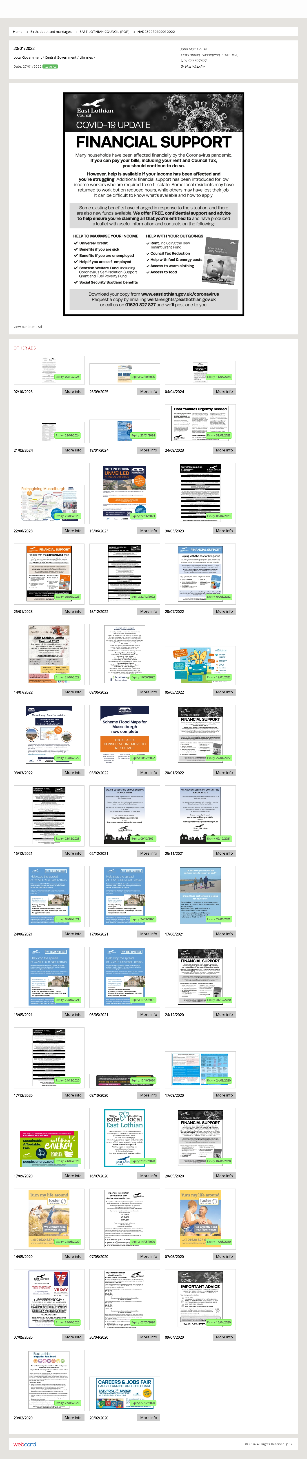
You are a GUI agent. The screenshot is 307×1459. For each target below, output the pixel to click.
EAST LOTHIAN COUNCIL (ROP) (104, 31)
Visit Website (194, 66)
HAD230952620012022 (156, 31)
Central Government (60, 57)
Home (17, 31)
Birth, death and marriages (51, 31)
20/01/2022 (24, 48)
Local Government (27, 57)
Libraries (86, 57)
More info (73, 391)
